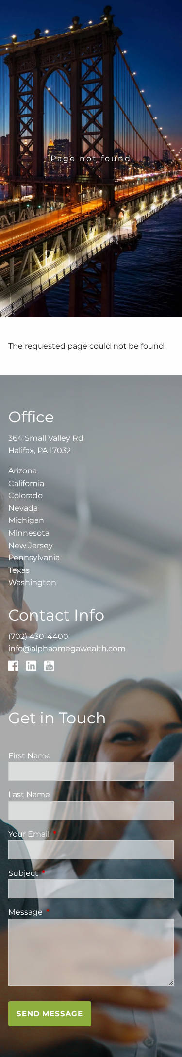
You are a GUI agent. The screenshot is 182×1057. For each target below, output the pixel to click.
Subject (63, 873)
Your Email (69, 834)
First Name (29, 755)
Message (66, 912)
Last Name (29, 794)
